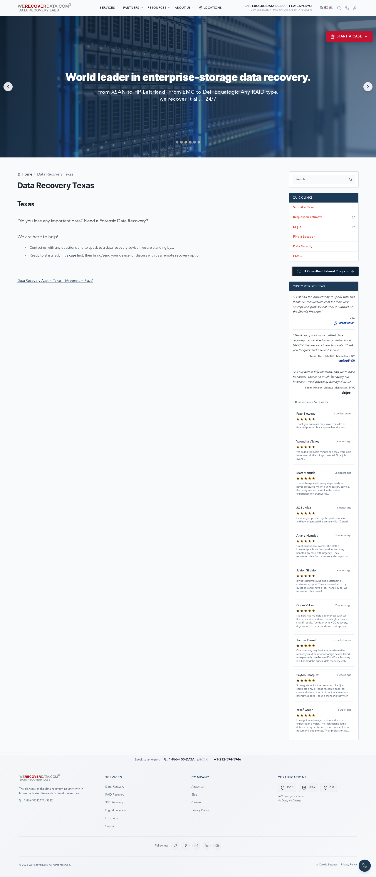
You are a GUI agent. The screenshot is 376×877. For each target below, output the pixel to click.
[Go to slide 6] (199, 142)
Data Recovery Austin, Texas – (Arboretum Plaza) (55, 281)
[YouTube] (217, 846)
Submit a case (65, 255)
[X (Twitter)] (175, 846)
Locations (111, 818)
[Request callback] (347, 8)
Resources (157, 7)
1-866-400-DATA (263, 6)
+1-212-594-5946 (300, 6)
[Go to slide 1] (177, 142)
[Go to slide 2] (181, 142)
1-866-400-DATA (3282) (38, 800)
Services (107, 7)
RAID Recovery (114, 794)
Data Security (302, 246)
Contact (110, 826)
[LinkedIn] (207, 846)
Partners (131, 7)
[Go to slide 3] (186, 142)
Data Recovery (114, 787)
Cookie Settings (328, 864)
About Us (183, 7)
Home (27, 174)
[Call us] (365, 866)
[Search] (339, 8)
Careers (196, 802)
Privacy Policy (200, 810)
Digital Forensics (116, 810)
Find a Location (304, 236)
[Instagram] (196, 846)
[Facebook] (186, 846)
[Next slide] (368, 86)
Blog (194, 794)
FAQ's (297, 256)
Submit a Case (303, 207)
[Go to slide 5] (194, 142)
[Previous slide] (8, 86)
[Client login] (355, 8)
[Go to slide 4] (190, 142)
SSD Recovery (114, 802)
